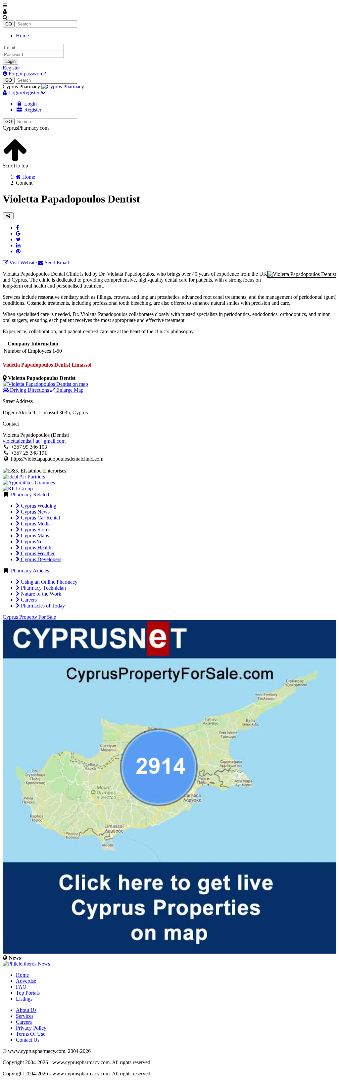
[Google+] (18, 233)
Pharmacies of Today (42, 606)
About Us (26, 1010)
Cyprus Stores (35, 529)
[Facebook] (17, 227)
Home (22, 35)
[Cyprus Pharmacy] (62, 86)
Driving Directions (29, 390)
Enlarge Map (69, 390)
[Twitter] (18, 239)
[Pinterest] (18, 251)
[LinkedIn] (18, 245)
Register (11, 67)
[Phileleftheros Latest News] (26, 964)
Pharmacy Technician (43, 588)
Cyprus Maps (34, 535)
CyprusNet (32, 541)
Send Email (56, 262)
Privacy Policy (31, 1028)
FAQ (21, 987)
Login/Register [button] (24, 92)
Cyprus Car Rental (40, 517)
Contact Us (27, 1040)
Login (10, 61)
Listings (24, 999)
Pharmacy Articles (30, 570)
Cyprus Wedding (38, 506)
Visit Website (22, 262)
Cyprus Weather (37, 553)
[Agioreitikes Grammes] (29, 482)
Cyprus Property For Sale (29, 617)
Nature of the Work (40, 594)
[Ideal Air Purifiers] (24, 476)
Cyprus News (35, 512)
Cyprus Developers (40, 559)
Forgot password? (26, 73)
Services (24, 1016)
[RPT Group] (18, 488)
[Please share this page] (8, 215)
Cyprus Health (35, 547)
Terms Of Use (30, 1034)
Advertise (26, 981)
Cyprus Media (35, 523)
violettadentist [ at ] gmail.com (34, 441)
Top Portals (28, 993)
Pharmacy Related (30, 494)
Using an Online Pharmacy (48, 582)
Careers (28, 600)
